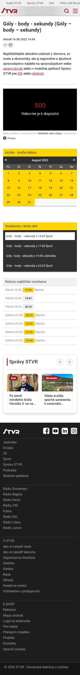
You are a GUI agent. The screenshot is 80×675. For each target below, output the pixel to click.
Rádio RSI (10, 517)
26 (50, 195)
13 (61, 180)
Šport (7, 459)
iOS (20, 73)
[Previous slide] (60, 362)
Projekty (9, 638)
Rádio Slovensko (15, 489)
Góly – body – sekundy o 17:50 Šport (29, 246)
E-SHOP (8, 604)
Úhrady (8, 580)
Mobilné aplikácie (16, 476)
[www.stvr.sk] (11, 431)
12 (50, 180)
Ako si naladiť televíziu (19, 552)
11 (40, 180)
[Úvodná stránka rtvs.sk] (9, 11)
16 (19, 187)
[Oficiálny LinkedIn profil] (65, 431)
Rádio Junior (12, 528)
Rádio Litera (12, 522)
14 (71, 180)
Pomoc (12, 138)
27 (61, 195)
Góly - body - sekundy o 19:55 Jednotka (31, 255)
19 (50, 187)
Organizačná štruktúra (19, 558)
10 (29, 180)
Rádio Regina (12, 494)
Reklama (9, 610)
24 (29, 195)
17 (29, 187)
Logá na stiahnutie (16, 621)
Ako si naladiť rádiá (17, 547)
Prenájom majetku (16, 632)
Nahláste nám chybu (50, 133)
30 (19, 202)
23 (19, 195)
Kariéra (8, 569)
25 (40, 195)
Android (37, 73)
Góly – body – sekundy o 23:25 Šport (29, 265)
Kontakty (9, 643)
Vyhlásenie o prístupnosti (21, 591)
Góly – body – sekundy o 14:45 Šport (29, 236)
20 (61, 187)
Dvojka (8, 448)
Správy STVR (35, 3)
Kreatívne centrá (14, 586)
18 (40, 187)
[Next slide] (69, 362)
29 (8, 202)
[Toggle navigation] (75, 11)
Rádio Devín (12, 500)
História (8, 563)
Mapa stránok (13, 615)
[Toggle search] (66, 11)
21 (71, 187)
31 (29, 202)
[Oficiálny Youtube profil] (55, 431)
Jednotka (10, 442)
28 (71, 195)
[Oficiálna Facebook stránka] (46, 431)
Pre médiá (10, 627)
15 (8, 187)
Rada (7, 574)
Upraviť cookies (14, 649)
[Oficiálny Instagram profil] (74, 431)
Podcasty (10, 470)
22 (8, 195)
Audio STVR (14, 3)
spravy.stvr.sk (13, 69)
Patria (7, 511)
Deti (52, 3)
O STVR (8, 541)
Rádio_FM (10, 505)
